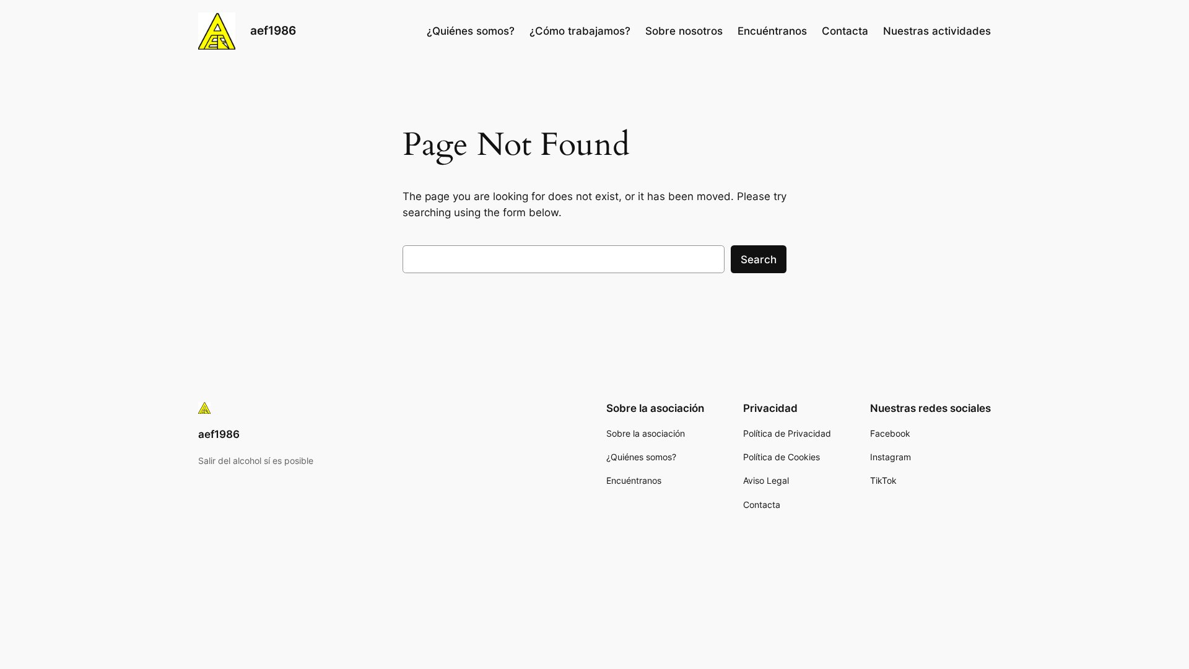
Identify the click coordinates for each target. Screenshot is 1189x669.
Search (759, 259)
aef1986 (273, 30)
